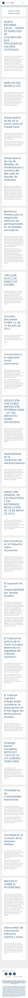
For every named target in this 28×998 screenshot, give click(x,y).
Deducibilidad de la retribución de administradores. (14, 458)
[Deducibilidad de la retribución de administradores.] (4, 483)
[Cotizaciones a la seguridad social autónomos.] (4, 391)
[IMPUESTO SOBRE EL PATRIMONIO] (4, 918)
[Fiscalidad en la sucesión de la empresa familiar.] (4, 872)
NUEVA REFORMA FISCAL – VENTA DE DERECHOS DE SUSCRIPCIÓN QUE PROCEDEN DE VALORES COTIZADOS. (14, 35)
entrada (10, 379)
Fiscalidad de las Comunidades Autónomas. (12, 794)
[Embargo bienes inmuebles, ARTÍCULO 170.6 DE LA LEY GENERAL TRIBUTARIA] (4, 781)
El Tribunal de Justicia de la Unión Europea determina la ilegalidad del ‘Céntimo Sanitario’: (13, 647)
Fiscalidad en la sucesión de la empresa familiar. (13, 839)
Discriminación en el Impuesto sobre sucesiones (13, 545)
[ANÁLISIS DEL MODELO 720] (4, 108)
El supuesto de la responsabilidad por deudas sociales (14, 589)
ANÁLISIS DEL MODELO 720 (12, 84)
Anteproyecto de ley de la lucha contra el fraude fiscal (13, 122)
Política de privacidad (17, 976)
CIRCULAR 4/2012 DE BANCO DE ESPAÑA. (10, 280)
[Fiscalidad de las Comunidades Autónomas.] (4, 826)
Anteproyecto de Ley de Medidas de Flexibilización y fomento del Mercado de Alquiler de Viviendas (14, 168)
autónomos (10, 371)
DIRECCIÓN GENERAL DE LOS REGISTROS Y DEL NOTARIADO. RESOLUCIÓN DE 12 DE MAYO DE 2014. (14, 502)
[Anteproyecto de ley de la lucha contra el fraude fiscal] (4, 149)
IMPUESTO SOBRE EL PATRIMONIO (12, 884)
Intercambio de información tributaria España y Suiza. (13, 932)
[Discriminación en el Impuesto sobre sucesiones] (4, 574)
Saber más (19, 996)
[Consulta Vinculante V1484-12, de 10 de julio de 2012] (4, 345)
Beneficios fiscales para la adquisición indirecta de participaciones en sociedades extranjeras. (13, 221)
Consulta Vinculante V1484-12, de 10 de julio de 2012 (12, 322)
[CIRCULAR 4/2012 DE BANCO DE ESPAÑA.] (4, 307)
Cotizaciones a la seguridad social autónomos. (13, 358)
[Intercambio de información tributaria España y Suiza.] (4, 956)
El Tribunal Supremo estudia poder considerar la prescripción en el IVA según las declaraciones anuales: (14, 706)
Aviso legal (8, 976)
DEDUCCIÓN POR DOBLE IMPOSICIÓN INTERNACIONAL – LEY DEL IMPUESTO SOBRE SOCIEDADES (14, 411)
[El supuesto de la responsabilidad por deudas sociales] (4, 629)
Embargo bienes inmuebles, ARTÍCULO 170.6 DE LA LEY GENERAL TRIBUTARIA (12, 752)
